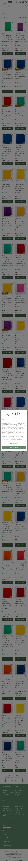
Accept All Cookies (14, 447)
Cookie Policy (19, 439)
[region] (14, 430)
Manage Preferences (13, 443)
